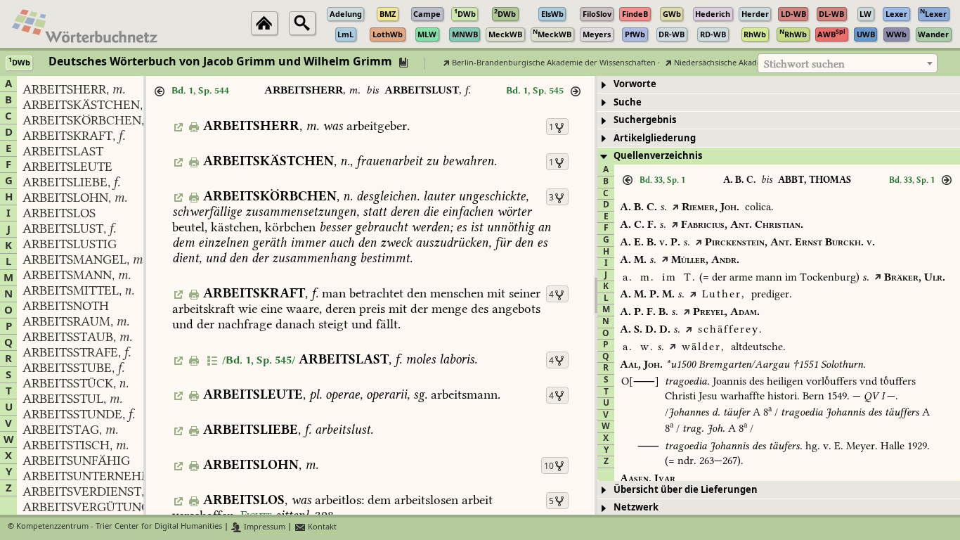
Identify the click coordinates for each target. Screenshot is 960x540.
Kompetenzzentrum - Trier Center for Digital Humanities (119, 527)
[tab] (778, 85)
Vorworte (635, 84)
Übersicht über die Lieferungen (686, 489)
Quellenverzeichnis (658, 155)
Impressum (263, 527)
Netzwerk (636, 507)
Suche (628, 102)
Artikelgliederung (655, 138)
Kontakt (321, 527)
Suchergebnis (645, 120)
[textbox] (847, 64)
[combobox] (848, 63)
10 (549, 466)
